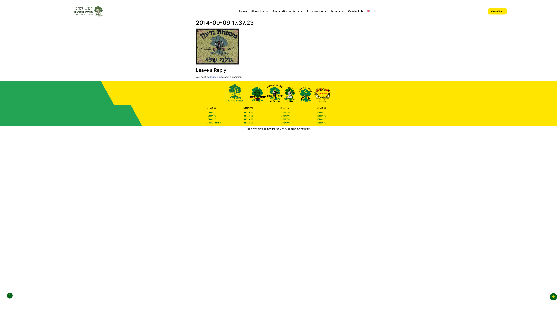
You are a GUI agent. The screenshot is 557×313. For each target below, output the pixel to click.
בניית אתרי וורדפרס (277, 129)
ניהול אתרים (257, 129)
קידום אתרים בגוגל (300, 129)
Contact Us (356, 11)
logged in (215, 76)
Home (243, 11)
